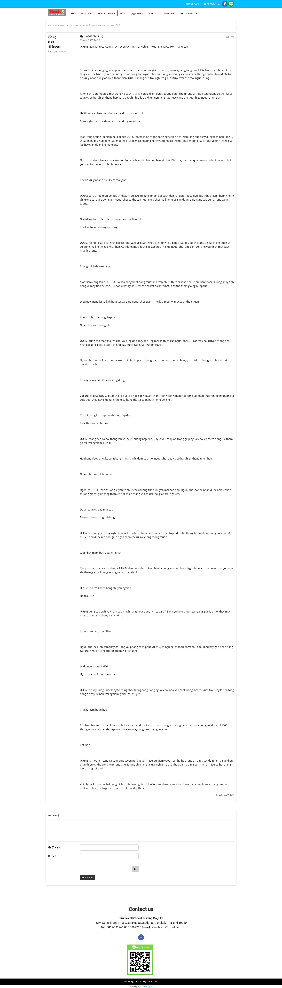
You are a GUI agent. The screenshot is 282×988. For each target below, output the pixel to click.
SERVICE (153, 13)
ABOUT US (86, 13)
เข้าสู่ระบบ (193, 3)
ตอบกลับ (88, 877)
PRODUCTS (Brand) (104, 13)
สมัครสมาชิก (212, 3)
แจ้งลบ (230, 37)
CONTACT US (168, 13)
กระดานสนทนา (57, 25)
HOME (73, 13)
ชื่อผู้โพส (54, 847)
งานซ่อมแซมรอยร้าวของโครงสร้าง (89, 25)
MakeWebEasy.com (146, 986)
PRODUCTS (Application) (131, 13)
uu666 (116, 25)
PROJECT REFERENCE (189, 13)
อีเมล (52, 856)
